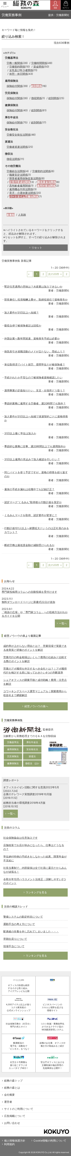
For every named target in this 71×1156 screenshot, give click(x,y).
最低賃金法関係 (46, 182)
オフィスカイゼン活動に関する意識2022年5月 (31, 787)
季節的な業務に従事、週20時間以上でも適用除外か (35, 446)
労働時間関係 (39, 63)
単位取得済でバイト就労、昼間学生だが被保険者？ (34, 364)
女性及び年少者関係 (21, 70)
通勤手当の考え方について (19, 924)
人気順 (22, 214)
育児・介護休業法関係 (22, 192)
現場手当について (13, 946)
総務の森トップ (13, 1080)
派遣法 (32, 756)
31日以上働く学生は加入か (20, 433)
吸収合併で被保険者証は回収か (22, 325)
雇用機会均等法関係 (21, 189)
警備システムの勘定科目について (23, 916)
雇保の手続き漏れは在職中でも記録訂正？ (29, 489)
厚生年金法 (32, 742)
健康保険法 (13, 763)
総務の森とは (12, 1087)
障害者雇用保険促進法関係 (25, 178)
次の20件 (53, 274)
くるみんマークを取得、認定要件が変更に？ (30, 515)
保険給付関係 (14, 86)
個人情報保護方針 (14, 1140)
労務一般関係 (14, 63)
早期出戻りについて (15, 938)
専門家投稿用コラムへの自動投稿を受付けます (29, 591)
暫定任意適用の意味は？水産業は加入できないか (33, 286)
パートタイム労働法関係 (23, 196)
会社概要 (9, 1094)
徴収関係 (36, 98)
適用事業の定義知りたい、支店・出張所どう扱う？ (34, 390)
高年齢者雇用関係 (19, 185)
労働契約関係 (17, 66)
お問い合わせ (12, 1123)
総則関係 (36, 86)
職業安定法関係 (18, 174)
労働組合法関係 (16, 171)
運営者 (8, 1101)
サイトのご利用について (18, 1108)
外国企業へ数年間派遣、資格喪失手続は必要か (32, 338)
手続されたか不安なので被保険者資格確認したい (33, 377)
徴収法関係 (13, 159)
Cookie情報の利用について (50, 1140)
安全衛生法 (32, 749)
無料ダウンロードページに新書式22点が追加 (28, 602)
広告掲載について (14, 1116)
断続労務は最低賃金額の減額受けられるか (29, 545)
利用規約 (9, 1144)
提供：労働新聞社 (58, 15)
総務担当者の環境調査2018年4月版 (24, 802)
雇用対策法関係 (46, 185)
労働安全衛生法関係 (18, 134)
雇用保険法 (13, 749)
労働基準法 (13, 742)
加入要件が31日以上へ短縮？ (21, 312)
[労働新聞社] (22, 729)
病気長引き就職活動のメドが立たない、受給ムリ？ (34, 351)
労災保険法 (13, 756)
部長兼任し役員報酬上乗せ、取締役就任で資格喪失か (36, 299)
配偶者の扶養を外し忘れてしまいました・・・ (31, 931)
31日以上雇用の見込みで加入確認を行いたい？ (32, 459)
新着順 (11, 214)
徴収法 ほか (32, 763)
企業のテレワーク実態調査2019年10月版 (27, 794)
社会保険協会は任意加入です (20, 837)
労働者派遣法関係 (17, 146)
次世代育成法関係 (19, 182)
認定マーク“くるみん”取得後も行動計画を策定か (33, 502)
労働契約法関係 (41, 171)
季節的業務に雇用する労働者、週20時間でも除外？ (35, 403)
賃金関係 (38, 66)
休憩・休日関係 (18, 73)
